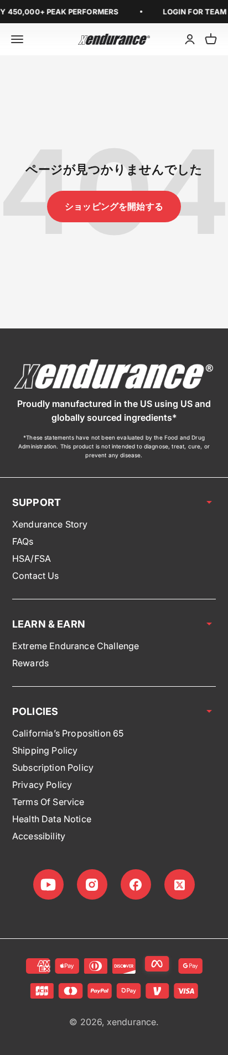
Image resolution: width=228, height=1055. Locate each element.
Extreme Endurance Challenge (75, 645)
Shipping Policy (44, 750)
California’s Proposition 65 (67, 733)
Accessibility (38, 836)
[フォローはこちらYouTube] (48, 884)
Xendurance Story (50, 524)
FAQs (23, 541)
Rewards (30, 662)
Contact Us (35, 575)
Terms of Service (48, 801)
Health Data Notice (51, 818)
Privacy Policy (42, 784)
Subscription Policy (53, 767)
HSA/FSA (31, 558)
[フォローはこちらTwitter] (179, 884)
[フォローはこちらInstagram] (92, 884)
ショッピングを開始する (114, 206)
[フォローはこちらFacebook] (136, 884)
